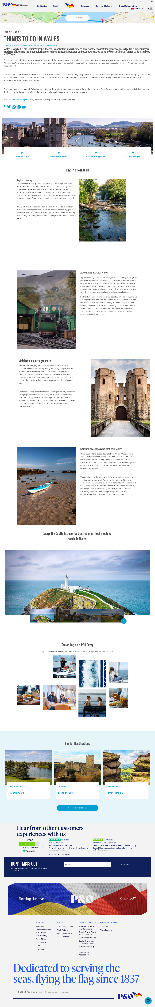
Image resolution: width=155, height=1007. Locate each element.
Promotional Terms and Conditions (87, 928)
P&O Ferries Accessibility (84, 953)
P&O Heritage (63, 937)
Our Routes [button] (41, 6)
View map (77, 18)
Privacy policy (64, 992)
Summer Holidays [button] (104, 6)
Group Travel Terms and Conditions (87, 933)
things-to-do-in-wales (52, 45)
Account (145, 8)
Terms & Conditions (87, 922)
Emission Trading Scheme (86, 948)
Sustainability (41, 936)
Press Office (41, 939)
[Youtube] (24, 107)
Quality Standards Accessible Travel (86, 942)
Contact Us (143, 1)
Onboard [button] (85, 6)
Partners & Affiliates (108, 922)
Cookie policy (53, 992)
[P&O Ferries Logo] (15, 4)
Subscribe (125, 864)
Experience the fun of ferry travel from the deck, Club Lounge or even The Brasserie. (77, 652)
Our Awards (41, 942)
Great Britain (37, 45)
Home (7, 45)
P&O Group (62, 922)
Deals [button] (56, 6)
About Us (40, 922)
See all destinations (77, 808)
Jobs (38, 946)
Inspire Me (15, 45)
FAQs (152, 1)
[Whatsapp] (14, 107)
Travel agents (106, 930)
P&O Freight (131, 1)
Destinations (26, 45)
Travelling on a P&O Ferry (77, 645)
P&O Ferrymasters (65, 933)
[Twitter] (9, 107)
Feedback (40, 927)
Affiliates (104, 927)
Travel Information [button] (128, 6)
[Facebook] (5, 106)
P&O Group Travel (65, 927)
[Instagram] (19, 107)
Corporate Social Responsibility (43, 931)
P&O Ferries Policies (87, 938)
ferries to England (20, 100)
